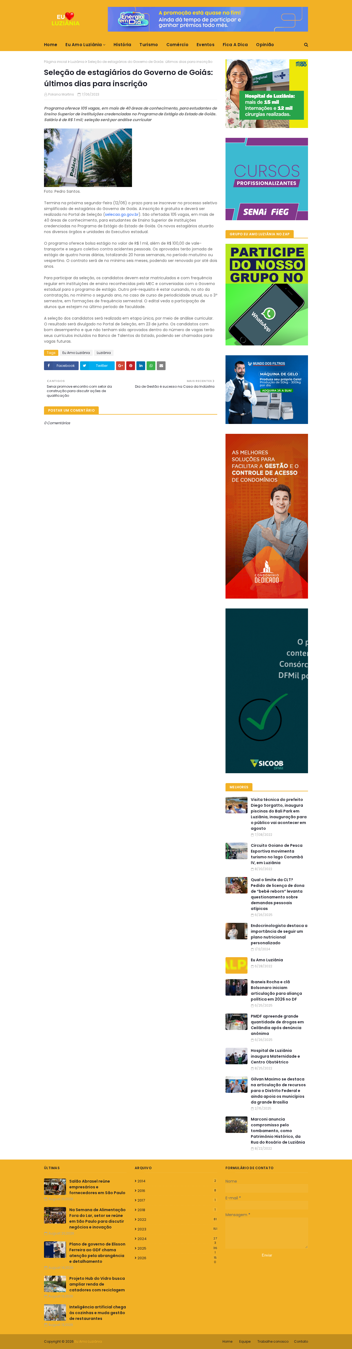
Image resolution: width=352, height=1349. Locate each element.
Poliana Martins (61, 94)
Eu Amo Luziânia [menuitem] (83, 45)
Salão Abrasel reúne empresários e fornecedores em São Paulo (97, 1187)
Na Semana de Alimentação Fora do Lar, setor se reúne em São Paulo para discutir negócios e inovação (97, 1218)
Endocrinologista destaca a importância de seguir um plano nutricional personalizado (279, 934)
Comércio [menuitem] (177, 45)
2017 (177, 1200)
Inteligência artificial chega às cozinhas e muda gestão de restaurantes (97, 1312)
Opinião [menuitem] (265, 45)
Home (227, 1341)
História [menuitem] (122, 45)
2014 (177, 1181)
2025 (177, 1248)
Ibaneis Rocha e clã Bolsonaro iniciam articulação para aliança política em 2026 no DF (276, 990)
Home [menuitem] (50, 45)
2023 (177, 1229)
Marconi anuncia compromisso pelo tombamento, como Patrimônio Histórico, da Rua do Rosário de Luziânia (278, 1130)
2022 (177, 1219)
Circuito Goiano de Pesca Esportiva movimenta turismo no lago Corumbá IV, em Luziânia (277, 854)
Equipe (245, 1341)
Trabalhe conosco (272, 1341)
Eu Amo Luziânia (76, 352)
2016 (177, 1190)
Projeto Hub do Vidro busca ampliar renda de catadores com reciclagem (97, 1284)
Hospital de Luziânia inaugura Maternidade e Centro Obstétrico (275, 1056)
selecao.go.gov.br (122, 214)
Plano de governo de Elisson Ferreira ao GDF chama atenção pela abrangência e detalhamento (97, 1252)
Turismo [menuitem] (148, 45)
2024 (177, 1239)
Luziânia (77, 61)
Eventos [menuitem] (206, 45)
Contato (301, 1341)
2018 (177, 1210)
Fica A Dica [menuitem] (235, 45)
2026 (177, 1258)
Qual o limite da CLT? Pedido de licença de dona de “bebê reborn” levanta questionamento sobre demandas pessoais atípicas (277, 894)
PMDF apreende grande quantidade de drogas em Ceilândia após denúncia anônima (277, 1024)
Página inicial (55, 61)
